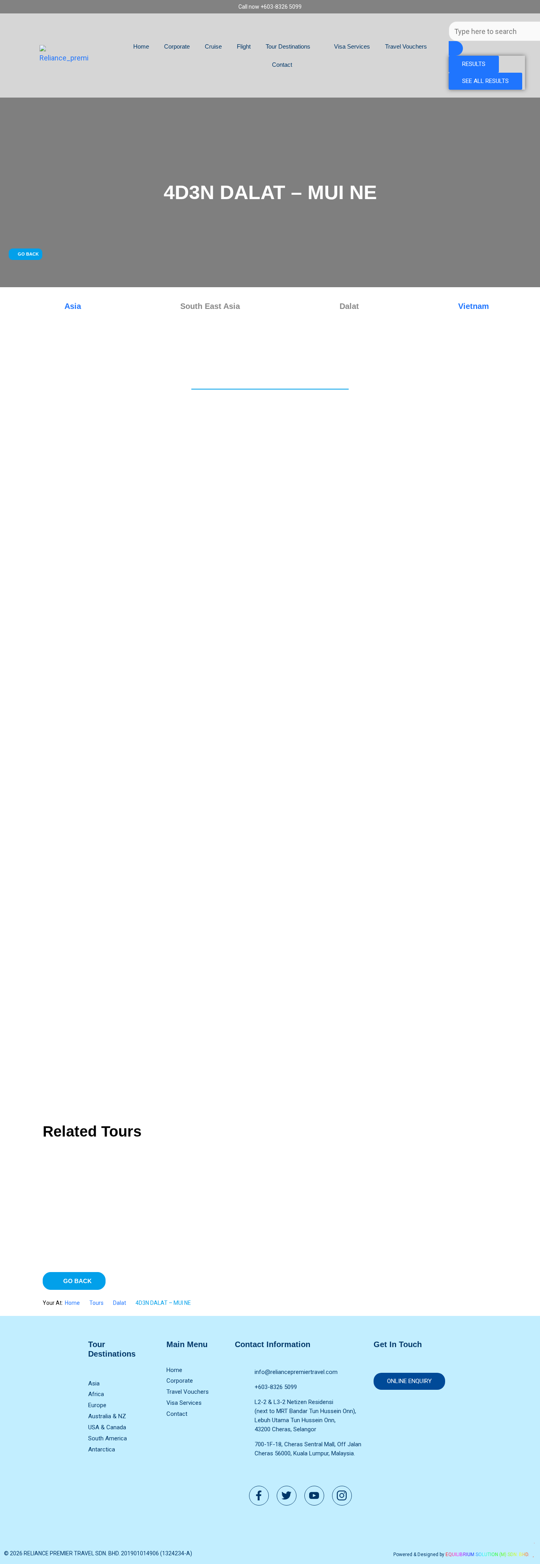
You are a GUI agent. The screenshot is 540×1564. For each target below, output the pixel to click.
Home (141, 46)
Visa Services (352, 46)
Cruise (213, 46)
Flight (244, 46)
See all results (485, 81)
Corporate (177, 46)
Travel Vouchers (406, 46)
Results (473, 64)
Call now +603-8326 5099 (270, 7)
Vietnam (473, 306)
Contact (282, 64)
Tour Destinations (288, 46)
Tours (96, 1303)
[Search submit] (456, 48)
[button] (25, 254)
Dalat (119, 1303)
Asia (72, 306)
